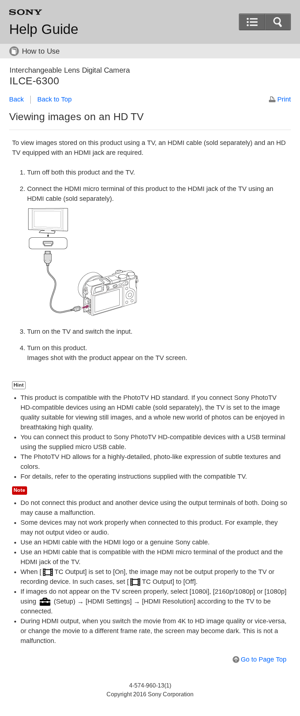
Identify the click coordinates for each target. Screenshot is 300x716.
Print (284, 99)
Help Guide (43, 29)
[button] (277, 22)
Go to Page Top (263, 659)
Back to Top (54, 99)
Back (16, 99)
